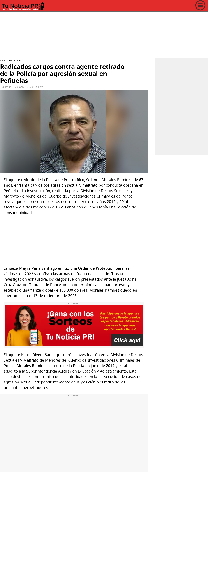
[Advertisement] (91, 34)
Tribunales (15, 60)
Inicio (3, 60)
